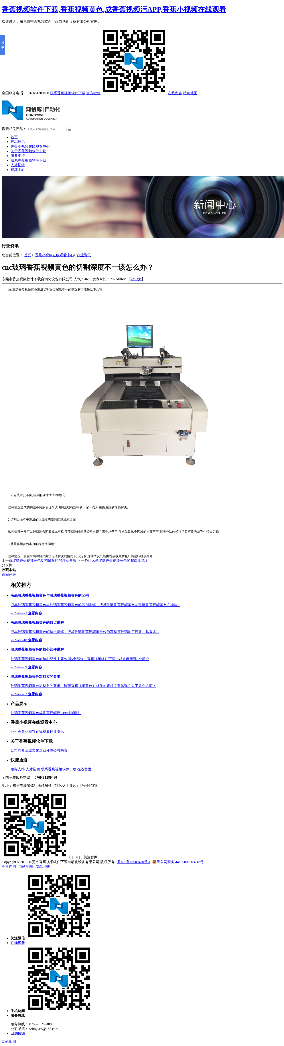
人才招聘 (18, 165)
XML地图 (43, 866)
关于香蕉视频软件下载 (28, 151)
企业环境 (46, 750)
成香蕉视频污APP (53, 713)
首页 (14, 137)
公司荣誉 (60, 750)
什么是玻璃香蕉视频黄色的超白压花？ (118, 560)
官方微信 (93, 93)
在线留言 (175, 93)
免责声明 (9, 866)
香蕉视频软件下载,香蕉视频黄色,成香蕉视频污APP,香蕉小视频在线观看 (114, 9)
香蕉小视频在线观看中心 (30, 146)
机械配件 (74, 713)
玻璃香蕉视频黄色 (25, 713)
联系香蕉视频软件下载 (67, 93)
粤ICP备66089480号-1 (133, 862)
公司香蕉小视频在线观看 (30, 731)
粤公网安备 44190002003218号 (180, 862)
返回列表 (9, 574)
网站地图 (26, 866)
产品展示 (18, 142)
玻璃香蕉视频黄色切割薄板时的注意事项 (44, 560)
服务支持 (18, 156)
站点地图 (190, 93)
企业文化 (32, 750)
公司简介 (18, 750)
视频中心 (18, 170)
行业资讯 (84, 255)
